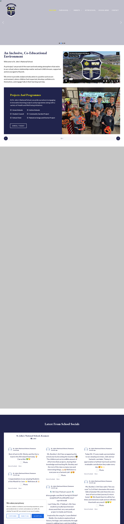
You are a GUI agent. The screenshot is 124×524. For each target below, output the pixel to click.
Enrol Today (18, 126)
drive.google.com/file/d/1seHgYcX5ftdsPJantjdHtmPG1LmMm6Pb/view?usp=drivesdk (62, 498)
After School (90, 10)
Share (20, 466)
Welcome (52, 10)
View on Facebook (12, 466)
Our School (63, 10)
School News (104, 10)
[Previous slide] (6, 138)
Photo (25, 462)
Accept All (38, 516)
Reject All (25, 516)
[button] (3, 22)
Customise (12, 516)
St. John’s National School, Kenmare (24, 448)
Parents (77, 10)
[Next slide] (118, 138)
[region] (25, 510)
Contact (115, 10)
